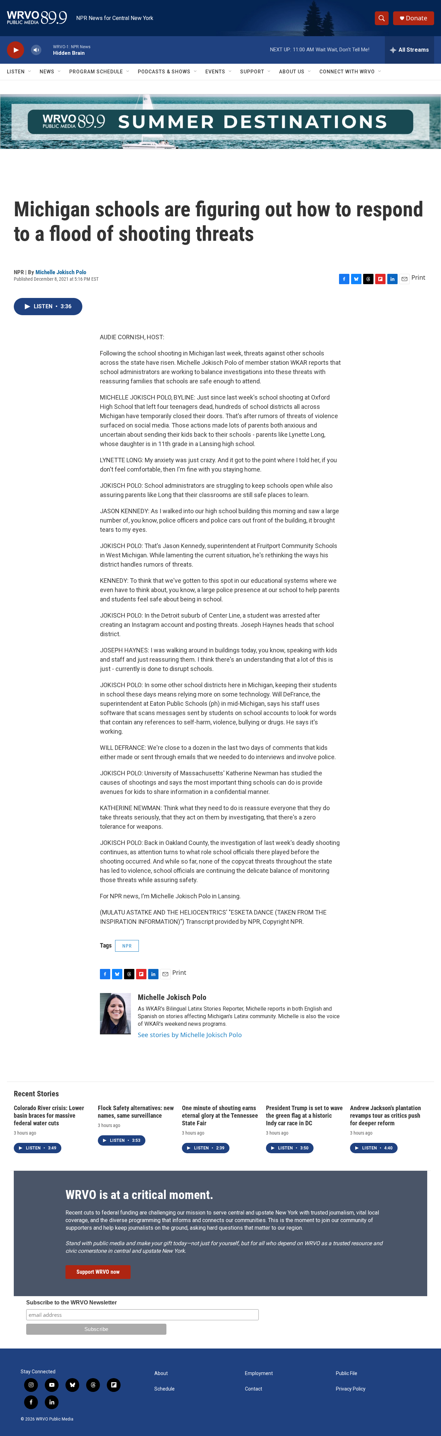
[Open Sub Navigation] (30, 71)
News (47, 71)
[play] (15, 50)
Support (252, 71)
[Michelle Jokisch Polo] (115, 1013)
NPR (127, 946)
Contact (253, 1389)
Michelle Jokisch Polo (60, 272)
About (161, 1373)
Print (418, 277)
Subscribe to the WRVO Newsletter (71, 1302)
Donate (416, 18)
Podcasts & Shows (164, 71)
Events (215, 71)
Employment (259, 1373)
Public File (346, 1373)
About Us (292, 71)
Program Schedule (96, 71)
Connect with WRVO (347, 71)
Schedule (164, 1389)
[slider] (47, 49)
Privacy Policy (351, 1389)
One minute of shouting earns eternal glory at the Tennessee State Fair (220, 1115)
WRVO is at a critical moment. (139, 1195)
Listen (16, 71)
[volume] (36, 50)
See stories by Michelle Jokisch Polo (190, 1035)
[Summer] (220, 121)
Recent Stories (36, 1093)
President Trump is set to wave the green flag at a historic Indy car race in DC (304, 1115)
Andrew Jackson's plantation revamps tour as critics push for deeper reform (385, 1115)
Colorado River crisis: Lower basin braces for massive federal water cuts (49, 1115)
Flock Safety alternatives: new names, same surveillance (136, 1111)
